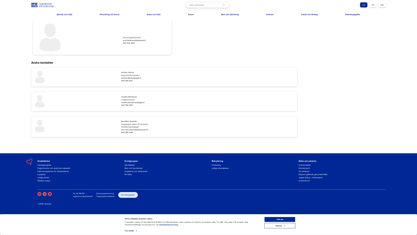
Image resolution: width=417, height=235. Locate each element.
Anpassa (278, 226)
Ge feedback (304, 171)
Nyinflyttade (130, 165)
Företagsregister (44, 165)
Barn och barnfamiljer (134, 168)
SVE (363, 5)
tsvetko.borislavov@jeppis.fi (133, 102)
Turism (191, 14)
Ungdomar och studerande (136, 171)
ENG (382, 5)
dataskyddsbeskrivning (168, 225)
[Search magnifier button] (223, 4)
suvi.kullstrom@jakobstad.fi (134, 40)
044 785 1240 (127, 132)
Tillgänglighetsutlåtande (105, 196)
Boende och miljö (64, 14)
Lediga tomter (43, 177)
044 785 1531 (127, 80)
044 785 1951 (127, 105)
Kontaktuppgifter (352, 14)
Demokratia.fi (304, 168)
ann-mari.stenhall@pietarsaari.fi (134, 129)
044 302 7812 (129, 43)
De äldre (128, 174)
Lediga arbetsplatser (220, 168)
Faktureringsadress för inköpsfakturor (53, 171)
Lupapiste (41, 174)
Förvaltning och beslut (109, 14)
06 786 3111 (80, 193)
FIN (372, 5)
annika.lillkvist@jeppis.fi (131, 78)
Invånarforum (304, 180)
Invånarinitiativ (305, 165)
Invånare (270, 14)
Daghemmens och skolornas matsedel (53, 168)
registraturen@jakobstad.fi (83, 196)
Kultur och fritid (154, 14)
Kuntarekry (216, 165)
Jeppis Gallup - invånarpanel (311, 177)
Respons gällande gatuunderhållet (313, 174)
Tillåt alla (279, 219)
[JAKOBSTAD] (42, 5)
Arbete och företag (309, 14)
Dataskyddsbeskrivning (105, 193)
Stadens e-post (43, 180)
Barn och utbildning (230, 14)
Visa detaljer (129, 231)
